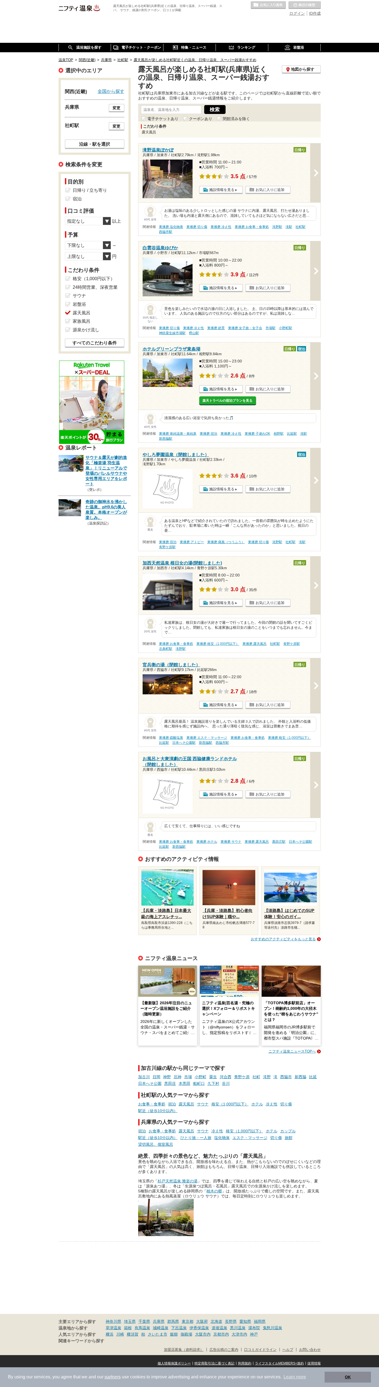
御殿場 (186, 1334)
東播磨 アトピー (192, 542)
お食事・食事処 (151, 1104)
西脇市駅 (165, 232)
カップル (288, 1131)
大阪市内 (203, 1334)
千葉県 (144, 1321)
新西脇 (300, 1077)
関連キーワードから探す (81, 1341)
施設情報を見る (221, 190)
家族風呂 (81, 321)
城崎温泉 (160, 1328)
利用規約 (244, 1363)
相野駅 (279, 434)
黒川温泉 (238, 1328)
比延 (313, 1077)
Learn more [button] (295, 1376)
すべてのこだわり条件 (94, 342)
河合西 (225, 1077)
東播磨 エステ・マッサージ (206, 738)
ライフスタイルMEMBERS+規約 (279, 1363)
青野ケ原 (242, 1077)
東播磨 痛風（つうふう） (226, 542)
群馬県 (173, 1321)
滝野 (267, 1077)
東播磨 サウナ (231, 842)
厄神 (177, 1077)
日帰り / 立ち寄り (90, 190)
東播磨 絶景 (216, 328)
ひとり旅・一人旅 (195, 1137)
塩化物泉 (222, 1137)
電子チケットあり (162, 118)
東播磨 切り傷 (196, 227)
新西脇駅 (165, 439)
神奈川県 (113, 1321)
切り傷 (286, 1104)
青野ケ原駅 (167, 547)
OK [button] (348, 1377)
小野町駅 (285, 328)
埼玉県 (130, 1321)
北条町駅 (165, 649)
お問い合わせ (310, 1350)
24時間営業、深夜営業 (95, 287)
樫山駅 (194, 333)
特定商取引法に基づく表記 (214, 1363)
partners (113, 1376)
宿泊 (172, 1104)
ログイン (297, 13)
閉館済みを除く (236, 118)
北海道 (216, 1321)
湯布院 (254, 1328)
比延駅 (292, 434)
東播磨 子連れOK (257, 434)
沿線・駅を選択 (94, 143)
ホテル (257, 1104)
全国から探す (111, 91)
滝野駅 (277, 227)
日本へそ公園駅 (184, 743)
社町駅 (300, 227)
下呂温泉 (179, 1328)
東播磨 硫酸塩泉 (171, 738)
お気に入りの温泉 (268, 5)
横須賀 (132, 1334)
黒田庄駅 (278, 842)
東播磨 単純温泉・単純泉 (177, 434)
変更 (116, 108)
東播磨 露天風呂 (254, 644)
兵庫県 (159, 1321)
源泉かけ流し (86, 329)
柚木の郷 (214, 1191)
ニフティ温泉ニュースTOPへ (292, 1051)
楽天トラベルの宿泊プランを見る (227, 400)
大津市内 (239, 1334)
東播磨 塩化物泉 (171, 227)
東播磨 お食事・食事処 (252, 227)
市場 (188, 1077)
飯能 (174, 1334)
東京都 (187, 1321)
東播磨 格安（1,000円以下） (217, 644)
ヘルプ (287, 1350)
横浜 (109, 1334)
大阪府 (202, 1321)
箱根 (128, 1328)
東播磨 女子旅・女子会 (245, 328)
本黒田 (184, 1083)
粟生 (213, 1077)
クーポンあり (200, 118)
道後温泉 (219, 1328)
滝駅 (288, 227)
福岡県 (260, 1321)
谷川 (226, 1083)
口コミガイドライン (260, 1350)
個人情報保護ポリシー (174, 1363)
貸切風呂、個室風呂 (155, 1144)
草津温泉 (113, 1328)
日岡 (156, 1077)
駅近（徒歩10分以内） (158, 1110)
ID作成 (315, 13)
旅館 (288, 1137)
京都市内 (221, 1334)
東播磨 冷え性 (221, 227)
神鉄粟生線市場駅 (172, 333)
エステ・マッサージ (250, 1137)
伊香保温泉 (199, 1328)
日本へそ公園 (149, 1083)
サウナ (203, 1104)
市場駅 (271, 328)
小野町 (200, 1077)
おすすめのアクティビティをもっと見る (283, 939)
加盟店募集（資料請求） (184, 1350)
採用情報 (314, 1363)
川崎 (120, 1334)
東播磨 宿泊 (208, 434)
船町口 (199, 1083)
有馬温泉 (142, 1328)
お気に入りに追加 (270, 190)
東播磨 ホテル (206, 842)
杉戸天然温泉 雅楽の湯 (178, 1181)
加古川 (144, 1077)
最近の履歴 (305, 5)
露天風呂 (186, 1104)
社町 (256, 1077)
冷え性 (271, 1104)
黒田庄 (170, 1083)
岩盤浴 (79, 304)
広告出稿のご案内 (223, 1350)
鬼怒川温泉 (272, 1328)
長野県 (231, 1321)
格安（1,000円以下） (230, 1104)
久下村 (213, 1083)
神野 (167, 1077)
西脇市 (286, 1077)
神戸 (254, 1334)
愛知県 (245, 1321)
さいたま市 (157, 1334)
